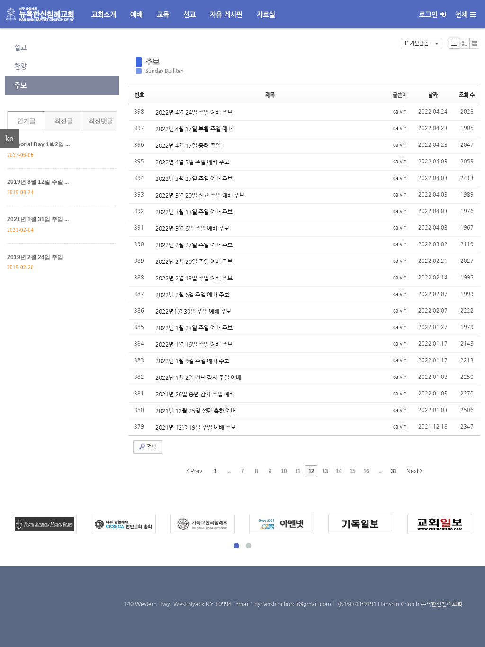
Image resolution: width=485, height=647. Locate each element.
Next (413, 471)
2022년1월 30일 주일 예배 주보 (193, 311)
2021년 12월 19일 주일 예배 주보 (195, 427)
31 (393, 471)
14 (338, 471)
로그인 (428, 14)
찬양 (20, 66)
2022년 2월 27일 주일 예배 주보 (194, 245)
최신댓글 (101, 121)
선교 (189, 14)
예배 (136, 14)
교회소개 (103, 14)
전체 (461, 14)
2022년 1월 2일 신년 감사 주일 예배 (198, 377)
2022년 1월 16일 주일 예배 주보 (194, 344)
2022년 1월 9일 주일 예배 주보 (192, 361)
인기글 (26, 121)
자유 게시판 (226, 14)
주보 (20, 85)
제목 (270, 95)
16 (366, 471)
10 (284, 471)
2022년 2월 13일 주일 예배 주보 (194, 278)
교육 (163, 14)
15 (352, 471)
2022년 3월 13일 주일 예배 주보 (194, 211)
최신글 (63, 121)
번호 (139, 95)
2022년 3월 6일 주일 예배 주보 (192, 228)
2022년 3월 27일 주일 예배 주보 (194, 178)
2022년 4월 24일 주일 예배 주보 (194, 112)
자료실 (266, 14)
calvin (400, 111)
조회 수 (467, 95)
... (228, 471)
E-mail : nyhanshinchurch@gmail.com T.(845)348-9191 (305, 604)
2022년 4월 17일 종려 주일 (188, 145)
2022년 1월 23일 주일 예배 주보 (194, 327)
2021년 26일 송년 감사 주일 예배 (194, 394)
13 (325, 471)
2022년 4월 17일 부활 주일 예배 (194, 129)
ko (9, 138)
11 (297, 471)
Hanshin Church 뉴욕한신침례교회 (420, 604)
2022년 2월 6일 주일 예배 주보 (192, 294)
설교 (20, 47)
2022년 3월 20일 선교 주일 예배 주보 (199, 195)
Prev (195, 471)
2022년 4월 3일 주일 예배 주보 (192, 162)
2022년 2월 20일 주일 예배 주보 (194, 261)
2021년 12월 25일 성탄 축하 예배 (195, 410)
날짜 (433, 95)
